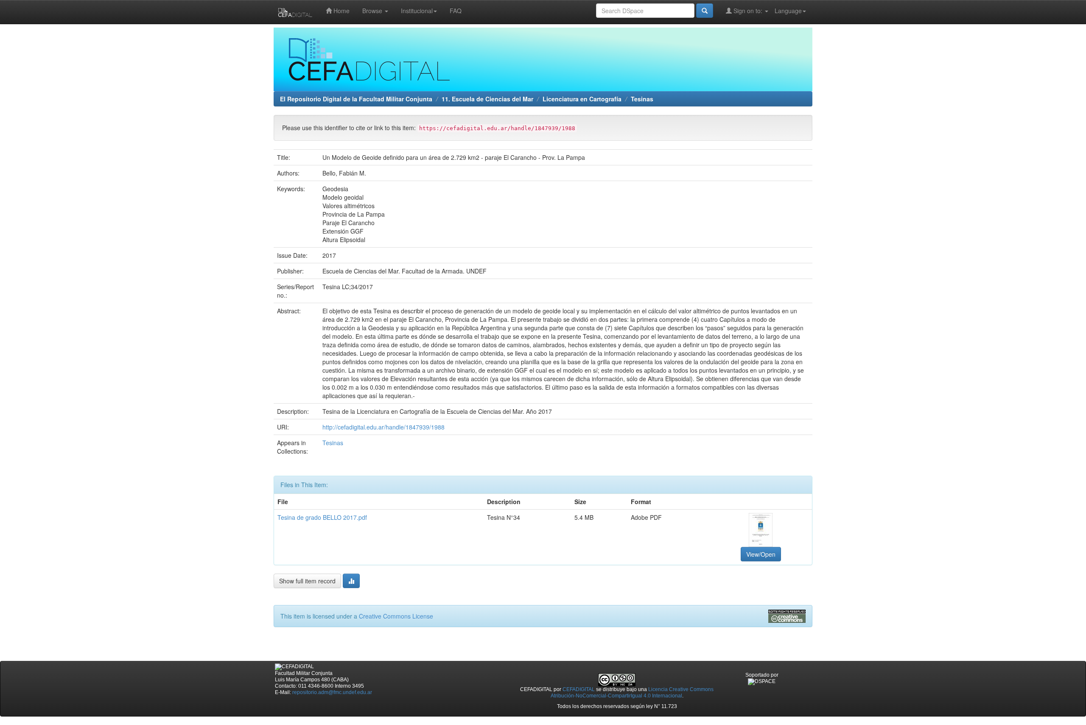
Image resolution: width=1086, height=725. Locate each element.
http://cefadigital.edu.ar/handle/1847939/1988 (383, 427)
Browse (373, 10)
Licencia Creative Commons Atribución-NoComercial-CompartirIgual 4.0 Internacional (632, 692)
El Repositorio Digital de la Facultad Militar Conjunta (356, 99)
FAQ (456, 10)
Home (341, 10)
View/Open (760, 554)
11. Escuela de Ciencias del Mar (487, 99)
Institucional (417, 10)
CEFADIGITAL (579, 689)
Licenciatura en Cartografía (582, 99)
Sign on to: (748, 10)
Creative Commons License (396, 616)
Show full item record (307, 581)
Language (788, 10)
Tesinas (642, 99)
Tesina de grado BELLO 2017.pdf (322, 517)
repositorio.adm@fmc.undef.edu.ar (332, 692)
